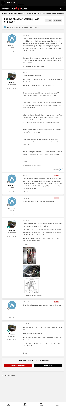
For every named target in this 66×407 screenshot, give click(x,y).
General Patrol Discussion (31, 27)
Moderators (12, 84)
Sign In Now (48, 365)
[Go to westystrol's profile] (5, 27)
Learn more (3, 3)
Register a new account (18, 365)
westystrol (10, 27)
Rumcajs (12, 82)
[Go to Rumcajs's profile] (12, 75)
